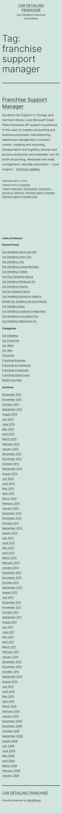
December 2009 (12, 721)
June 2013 (8, 542)
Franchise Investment (15, 370)
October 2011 (10, 612)
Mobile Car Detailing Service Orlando (24, 301)
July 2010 (8, 686)
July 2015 (8, 419)
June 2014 (8, 483)
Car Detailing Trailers (15, 271)
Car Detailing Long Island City (20, 316)
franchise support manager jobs (19, 196)
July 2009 (8, 745)
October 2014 (10, 463)
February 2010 (11, 711)
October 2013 (10, 523)
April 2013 (8, 552)
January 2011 (10, 656)
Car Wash (8, 345)
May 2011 (8, 637)
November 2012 (12, 577)
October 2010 (10, 671)
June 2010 (8, 691)
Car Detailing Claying (15, 286)
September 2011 (12, 617)
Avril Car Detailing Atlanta (17, 276)
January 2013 (10, 567)
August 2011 (9, 622)
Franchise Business (14, 360)
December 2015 (11, 394)
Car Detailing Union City (16, 256)
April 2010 (8, 701)
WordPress (34, 800)
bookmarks (45, 188)
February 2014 (11, 503)
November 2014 (12, 458)
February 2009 (11, 770)
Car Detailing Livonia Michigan (20, 266)
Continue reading (28, 169)
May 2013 (8, 547)
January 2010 (10, 716)
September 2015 (12, 409)
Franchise (25, 184)
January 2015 (10, 449)
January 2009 (10, 775)
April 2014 (8, 493)
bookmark (16, 188)
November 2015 (12, 399)
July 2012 (8, 597)
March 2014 (9, 498)
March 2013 (9, 557)
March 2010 (9, 706)
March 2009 (9, 765)
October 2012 (10, 582)
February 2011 (10, 651)
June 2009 (8, 750)
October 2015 (10, 404)
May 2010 (8, 696)
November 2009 (12, 726)
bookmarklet (30, 188)
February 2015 (11, 444)
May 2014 (8, 488)
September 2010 (12, 676)
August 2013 (9, 533)
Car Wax (7, 350)
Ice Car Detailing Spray (16, 291)
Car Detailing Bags (13, 306)
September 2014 (12, 468)
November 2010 (12, 666)
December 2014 (11, 453)
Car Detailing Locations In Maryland (24, 311)
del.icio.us (7, 192)
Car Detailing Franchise (25, 793)
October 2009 (10, 731)
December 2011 (11, 602)
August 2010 (9, 681)
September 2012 (12, 587)
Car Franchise (10, 340)
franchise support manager (40, 192)
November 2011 (11, 607)
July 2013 (8, 538)
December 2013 (11, 513)
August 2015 (9, 414)
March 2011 (9, 646)
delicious (19, 192)
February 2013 (11, 562)
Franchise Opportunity (16, 375)
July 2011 (7, 627)
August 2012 (9, 592)
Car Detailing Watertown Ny (19, 321)
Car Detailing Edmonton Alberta (21, 296)
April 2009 (8, 760)
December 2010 (11, 661)
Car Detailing (10, 335)
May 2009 (8, 755)
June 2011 (8, 632)
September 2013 (12, 528)
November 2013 (12, 518)
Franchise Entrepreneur (16, 365)
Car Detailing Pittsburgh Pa (18, 281)
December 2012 (11, 572)
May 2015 (8, 429)
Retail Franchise (12, 380)
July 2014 (8, 478)
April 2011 (8, 641)
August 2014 (9, 473)
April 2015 (8, 434)
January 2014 (10, 508)
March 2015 (9, 439)
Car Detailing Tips (13, 261)
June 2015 (8, 424)
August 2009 (10, 740)
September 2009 (12, 736)
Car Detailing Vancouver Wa (19, 251)
